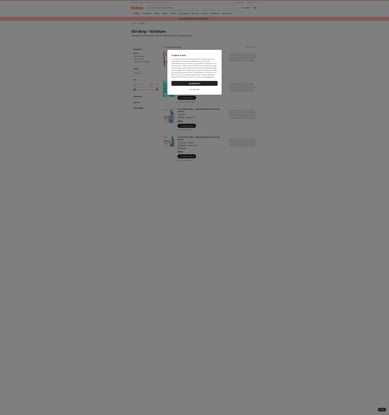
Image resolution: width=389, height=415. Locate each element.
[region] (194, 72)
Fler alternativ (194, 89)
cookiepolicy (209, 77)
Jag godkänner (194, 83)
